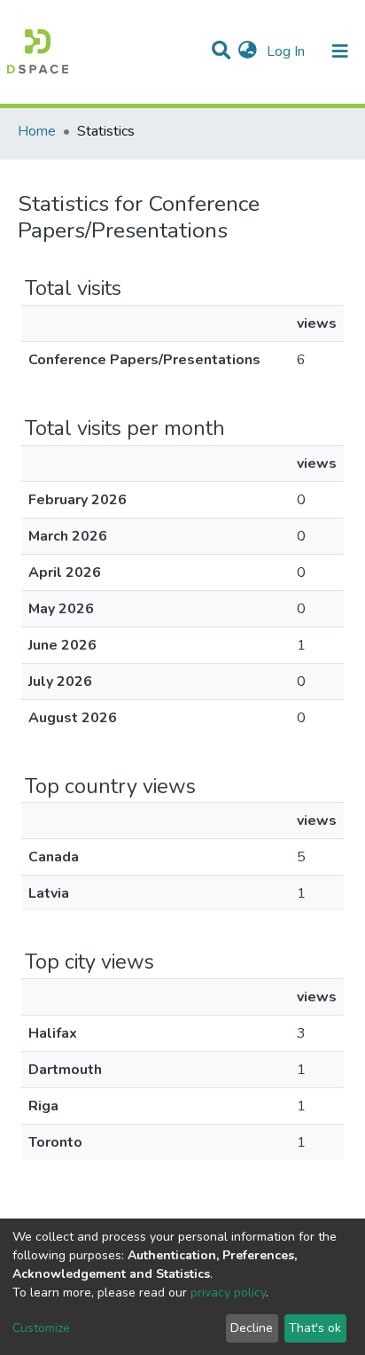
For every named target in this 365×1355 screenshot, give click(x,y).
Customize (41, 1328)
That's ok (315, 1328)
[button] (247, 51)
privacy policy (228, 1292)
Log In (287, 51)
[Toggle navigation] (340, 51)
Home (37, 131)
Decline (251, 1328)
